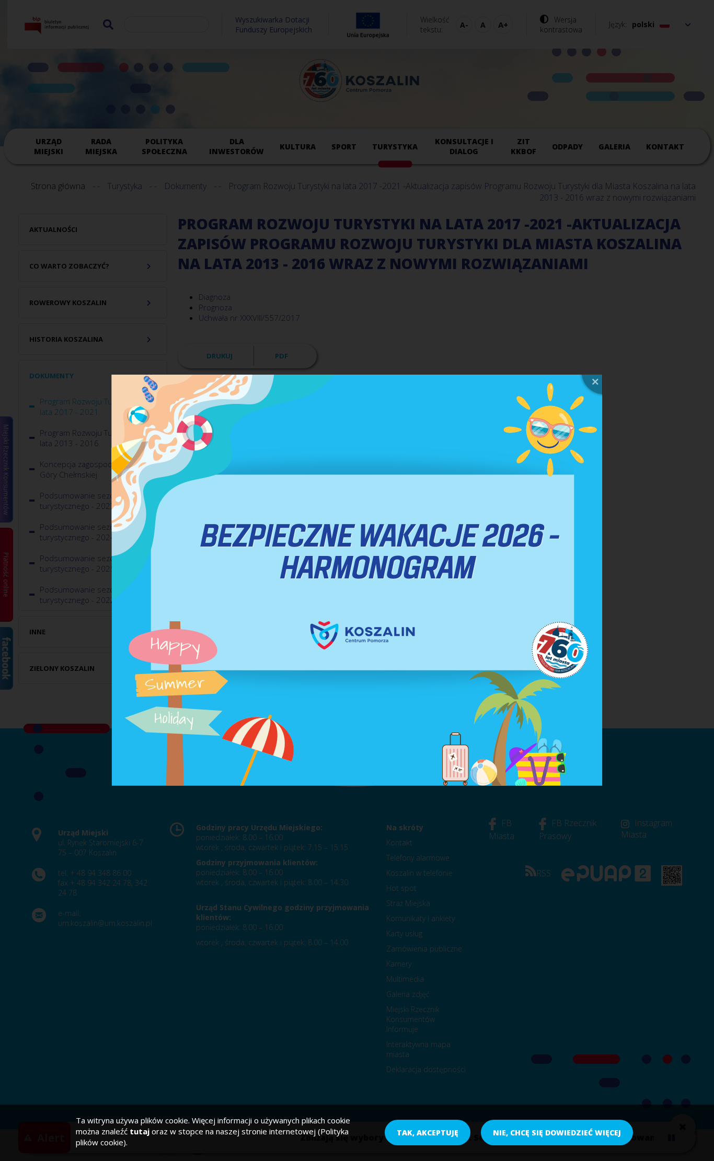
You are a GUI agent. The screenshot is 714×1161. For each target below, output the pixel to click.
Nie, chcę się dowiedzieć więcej (557, 1133)
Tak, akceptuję (427, 1133)
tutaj (139, 1131)
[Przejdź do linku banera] (357, 580)
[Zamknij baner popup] (591, 386)
